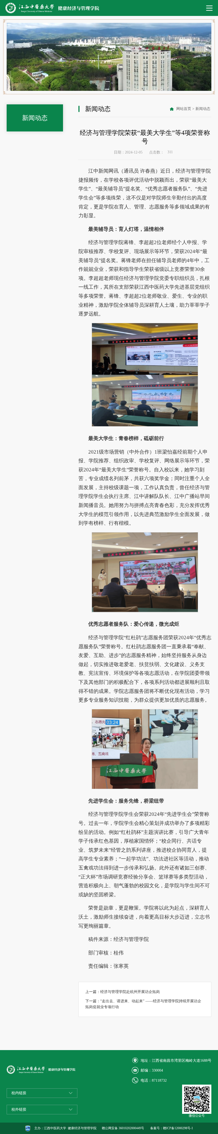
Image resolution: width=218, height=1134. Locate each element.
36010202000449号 (131, 1128)
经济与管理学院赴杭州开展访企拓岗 (130, 992)
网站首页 (183, 109)
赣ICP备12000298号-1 (178, 1128)
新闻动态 (202, 109)
